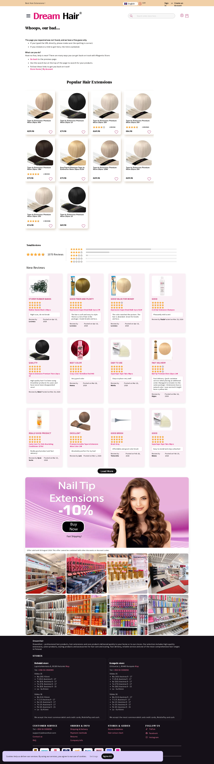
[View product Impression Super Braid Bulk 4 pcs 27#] (80, 296)
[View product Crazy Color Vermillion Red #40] (80, 360)
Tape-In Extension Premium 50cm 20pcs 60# (39, 121)
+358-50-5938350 (121, 670)
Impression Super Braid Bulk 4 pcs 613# (126, 310)
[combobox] (151, 15)
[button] (143, 4)
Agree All (107, 756)
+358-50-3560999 (46, 670)
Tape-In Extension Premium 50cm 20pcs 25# (138, 168)
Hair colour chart (115, 733)
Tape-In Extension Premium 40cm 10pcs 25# (39, 215)
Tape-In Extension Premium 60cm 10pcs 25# (105, 121)
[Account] (182, 15)
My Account (48, 69)
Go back (33, 59)
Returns (74, 736)
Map (67, 666)
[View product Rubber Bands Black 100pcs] (39, 296)
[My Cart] (187, 16)
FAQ (34, 740)
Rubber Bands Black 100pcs (40, 310)
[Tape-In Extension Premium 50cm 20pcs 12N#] (106, 153)
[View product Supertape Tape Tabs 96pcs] (121, 360)
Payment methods (78, 733)
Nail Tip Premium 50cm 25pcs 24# (165, 374)
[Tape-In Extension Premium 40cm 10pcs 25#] (40, 199)
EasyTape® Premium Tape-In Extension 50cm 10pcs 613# (72, 168)
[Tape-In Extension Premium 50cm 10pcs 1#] (73, 106)
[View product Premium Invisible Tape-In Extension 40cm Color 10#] (80, 431)
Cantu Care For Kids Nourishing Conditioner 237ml (41, 445)
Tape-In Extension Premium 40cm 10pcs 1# (72, 215)
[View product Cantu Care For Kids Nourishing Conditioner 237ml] (39, 431)
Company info (76, 740)
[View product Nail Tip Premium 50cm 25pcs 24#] (162, 360)
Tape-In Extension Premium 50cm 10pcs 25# (138, 121)
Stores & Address (115, 729)
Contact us (37, 736)
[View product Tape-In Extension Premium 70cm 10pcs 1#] (39, 360)
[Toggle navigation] (28, 16)
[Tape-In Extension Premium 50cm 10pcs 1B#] (40, 153)
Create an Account (178, 4)
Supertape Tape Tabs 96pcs (122, 374)
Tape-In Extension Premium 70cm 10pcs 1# (44, 375)
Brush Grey (115, 444)
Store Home (35, 69)
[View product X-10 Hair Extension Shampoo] (162, 296)
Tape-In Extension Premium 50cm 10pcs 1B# (39, 168)
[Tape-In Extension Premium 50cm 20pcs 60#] (40, 106)
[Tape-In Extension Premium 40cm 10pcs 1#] (73, 199)
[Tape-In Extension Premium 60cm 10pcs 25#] (106, 106)
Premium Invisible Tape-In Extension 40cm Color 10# (84, 445)
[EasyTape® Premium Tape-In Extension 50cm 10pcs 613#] (73, 153)
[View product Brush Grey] (121, 431)
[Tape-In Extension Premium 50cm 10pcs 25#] (139, 106)
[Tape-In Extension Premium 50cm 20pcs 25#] (139, 153)
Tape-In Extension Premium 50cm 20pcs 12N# (105, 168)
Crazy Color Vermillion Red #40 (82, 374)
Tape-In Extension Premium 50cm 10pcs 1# (72, 121)
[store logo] (57, 15)
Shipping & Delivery (79, 729)
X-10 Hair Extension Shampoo (163, 310)
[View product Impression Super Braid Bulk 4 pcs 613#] (121, 296)
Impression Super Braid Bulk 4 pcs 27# (85, 310)
